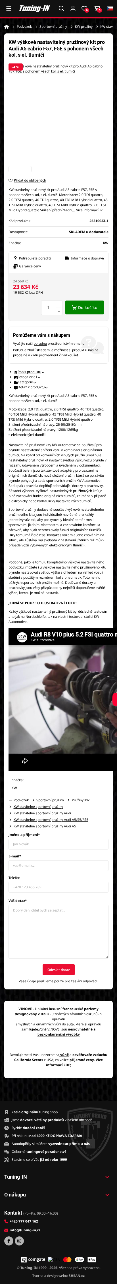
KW (14, 787)
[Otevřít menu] (8, 8)
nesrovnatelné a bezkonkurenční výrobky (66, 1032)
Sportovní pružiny (53, 26)
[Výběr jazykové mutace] (110, 9)
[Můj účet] (73, 8)
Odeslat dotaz (58, 969)
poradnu (40, 343)
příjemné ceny (82, 1059)
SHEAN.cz (77, 1275)
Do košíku (87, 307)
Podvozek (24, 26)
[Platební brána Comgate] (33, 1259)
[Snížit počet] (59, 311)
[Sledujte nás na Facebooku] (8, 1240)
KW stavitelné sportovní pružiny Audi (42, 813)
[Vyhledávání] (61, 8)
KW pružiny (84, 26)
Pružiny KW (80, 800)
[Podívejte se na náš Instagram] (19, 1240)
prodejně (20, 355)
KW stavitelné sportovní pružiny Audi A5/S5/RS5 (51, 819)
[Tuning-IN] (34, 8)
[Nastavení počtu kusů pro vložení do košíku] (51, 307)
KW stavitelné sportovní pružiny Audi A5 (45, 826)
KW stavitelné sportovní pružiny (38, 806)
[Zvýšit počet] (59, 304)
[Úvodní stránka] (6, 26)
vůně (64, 1054)
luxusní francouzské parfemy (74, 1008)
